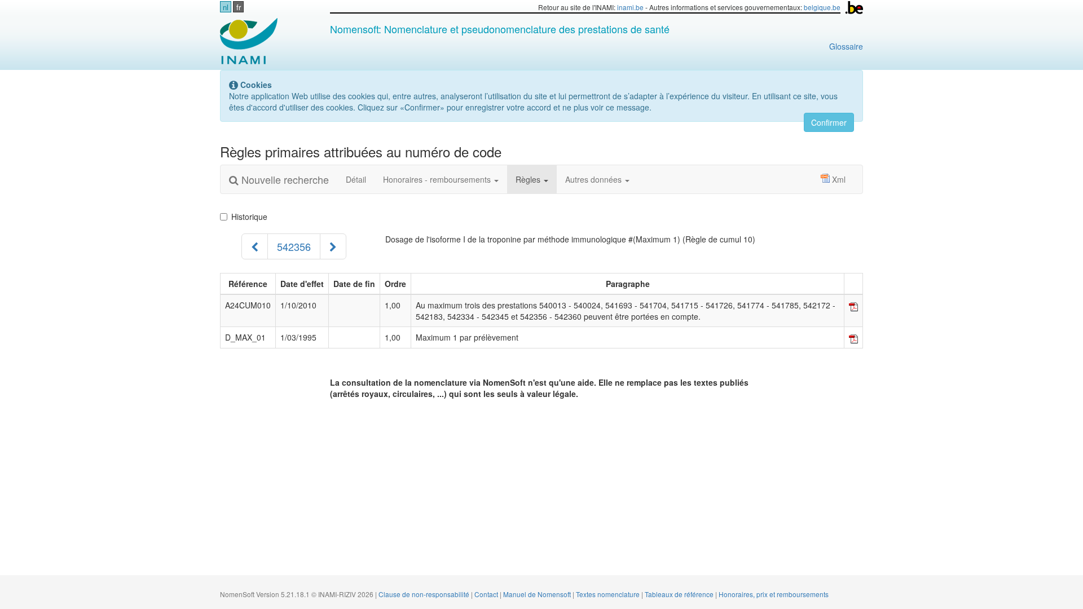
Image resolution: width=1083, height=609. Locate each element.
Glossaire (846, 46)
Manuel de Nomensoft (538, 594)
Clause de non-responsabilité (424, 594)
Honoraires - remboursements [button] (438, 179)
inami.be (630, 7)
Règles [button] (529, 179)
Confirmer (829, 122)
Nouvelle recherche (284, 179)
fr (238, 7)
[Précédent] (254, 246)
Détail (356, 179)
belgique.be (822, 7)
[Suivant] (333, 246)
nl (225, 7)
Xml (839, 179)
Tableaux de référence (680, 594)
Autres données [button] (594, 179)
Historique (249, 216)
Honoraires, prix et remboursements (774, 594)
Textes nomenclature (608, 594)
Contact (487, 594)
